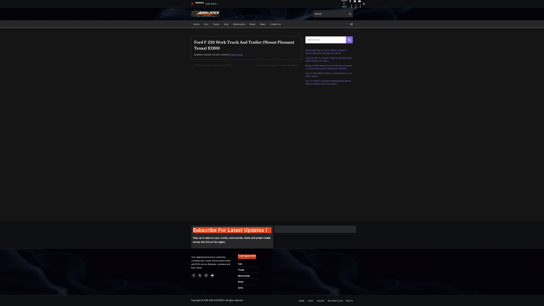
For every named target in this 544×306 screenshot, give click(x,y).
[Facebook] (193, 275)
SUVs (226, 24)
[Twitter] (364, 3)
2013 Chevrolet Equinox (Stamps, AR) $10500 (277, 65)
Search (349, 39)
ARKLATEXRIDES (217, 300)
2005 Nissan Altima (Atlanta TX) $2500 (212, 65)
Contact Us (275, 24)
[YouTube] (212, 275)
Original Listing (236, 54)
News (263, 24)
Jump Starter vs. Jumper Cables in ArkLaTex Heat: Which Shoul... (212, 4)
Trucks (216, 24)
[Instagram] (206, 275)
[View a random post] (351, 24)
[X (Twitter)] (199, 275)
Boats (253, 24)
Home (196, 24)
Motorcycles (239, 24)
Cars (206, 24)
